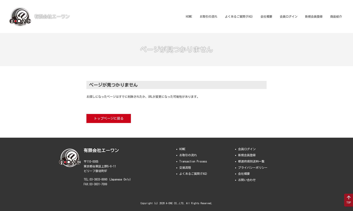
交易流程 (185, 167)
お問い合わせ (247, 179)
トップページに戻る (109, 118)
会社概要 (266, 16)
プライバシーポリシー (253, 167)
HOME (189, 16)
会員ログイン (288, 16)
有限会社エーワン (52, 16)
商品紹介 (336, 16)
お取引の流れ (208, 16)
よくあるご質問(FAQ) (239, 16)
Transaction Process (193, 161)
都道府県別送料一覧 (251, 161)
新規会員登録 (314, 16)
